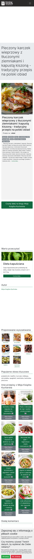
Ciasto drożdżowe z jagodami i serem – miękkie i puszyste (8, 472)
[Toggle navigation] (30, 3)
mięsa (16, 137)
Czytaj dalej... (17, 276)
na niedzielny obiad (24, 137)
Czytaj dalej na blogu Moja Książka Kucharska (17, 205)
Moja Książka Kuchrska (9, 289)
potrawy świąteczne (20, 139)
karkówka (10, 137)
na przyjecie (6, 139)
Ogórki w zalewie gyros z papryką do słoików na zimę (25, 473)
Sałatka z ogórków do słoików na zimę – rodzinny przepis (8, 505)
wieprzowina (6, 141)
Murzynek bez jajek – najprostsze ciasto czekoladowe (25, 441)
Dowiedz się (4, 552)
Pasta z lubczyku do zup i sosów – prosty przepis (25, 410)
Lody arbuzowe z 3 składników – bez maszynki (25, 504)
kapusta (5, 137)
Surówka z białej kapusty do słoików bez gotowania (8, 410)
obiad (11, 139)
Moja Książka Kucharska (8, 417)
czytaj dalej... (15, 161)
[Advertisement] (17, 25)
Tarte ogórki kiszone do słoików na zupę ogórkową (8, 440)
